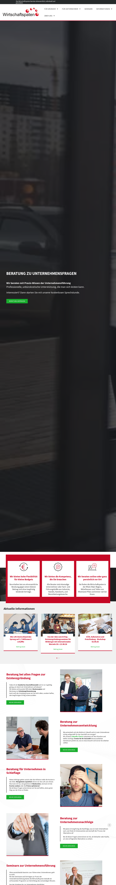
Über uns (48, 16)
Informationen (103, 9)
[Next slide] (109, 629)
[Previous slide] (6, 629)
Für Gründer (50, 9)
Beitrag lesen (20, 649)
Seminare (88, 9)
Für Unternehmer (70, 9)
